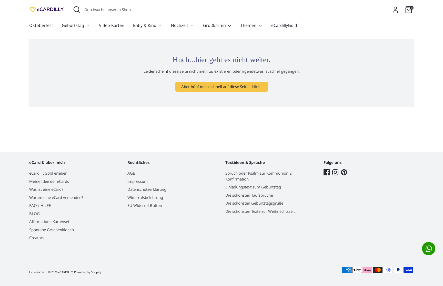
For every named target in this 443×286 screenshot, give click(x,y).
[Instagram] (335, 172)
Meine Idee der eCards (49, 181)
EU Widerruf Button (144, 205)
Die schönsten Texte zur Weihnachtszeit (260, 211)
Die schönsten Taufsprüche (249, 195)
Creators (36, 237)
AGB (131, 173)
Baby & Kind (145, 25)
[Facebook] (327, 172)
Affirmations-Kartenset (49, 221)
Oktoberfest (41, 25)
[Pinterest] (344, 172)
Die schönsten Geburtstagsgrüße (254, 203)
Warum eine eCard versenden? (56, 197)
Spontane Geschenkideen (51, 229)
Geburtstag (73, 25)
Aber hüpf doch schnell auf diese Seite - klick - (221, 86)
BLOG (34, 213)
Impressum (137, 181)
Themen (248, 25)
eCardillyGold (284, 25)
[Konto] (395, 10)
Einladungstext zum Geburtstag (253, 186)
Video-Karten (111, 25)
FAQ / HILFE (40, 205)
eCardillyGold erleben (48, 173)
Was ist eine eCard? (46, 189)
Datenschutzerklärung (146, 189)
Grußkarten (215, 25)
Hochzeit (180, 25)
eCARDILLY (65, 272)
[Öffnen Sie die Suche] (77, 9)
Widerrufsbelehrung (145, 197)
